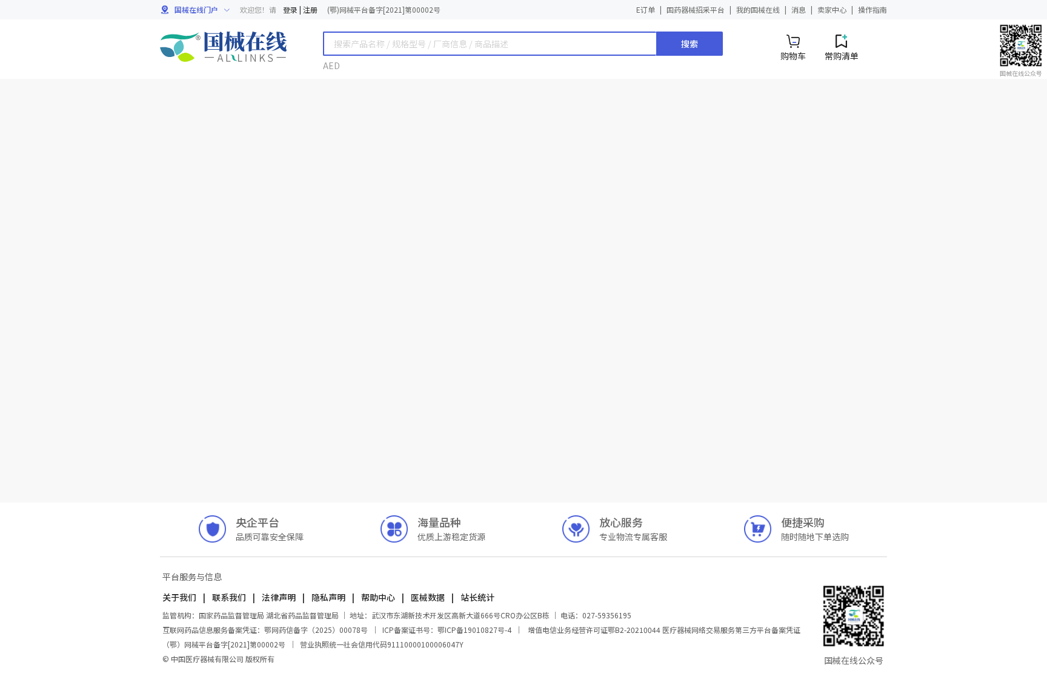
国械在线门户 (197, 9)
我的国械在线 (758, 9)
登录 (290, 9)
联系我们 (229, 597)
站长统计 (476, 597)
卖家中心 (831, 9)
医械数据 (428, 597)
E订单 (645, 9)
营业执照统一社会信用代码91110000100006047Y (382, 644)
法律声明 (278, 597)
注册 (310, 9)
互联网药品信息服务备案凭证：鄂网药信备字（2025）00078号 (266, 629)
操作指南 (872, 9)
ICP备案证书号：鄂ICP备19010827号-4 (446, 629)
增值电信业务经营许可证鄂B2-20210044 (594, 629)
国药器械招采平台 (695, 9)
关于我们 (180, 597)
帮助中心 (378, 597)
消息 (798, 9)
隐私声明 (328, 597)
